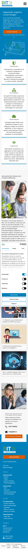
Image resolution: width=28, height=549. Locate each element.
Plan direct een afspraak (13, 436)
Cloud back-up (8, 518)
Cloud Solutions (8, 514)
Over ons (5, 465)
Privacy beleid (9, 546)
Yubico (6, 479)
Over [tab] (23, 248)
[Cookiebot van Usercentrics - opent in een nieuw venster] (20, 244)
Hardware (7, 507)
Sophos (6, 477)
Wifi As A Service (9, 509)
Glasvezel (7, 490)
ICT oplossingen (8, 501)
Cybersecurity (7, 475)
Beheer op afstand (9, 511)
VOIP (5, 488)
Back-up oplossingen (10, 505)
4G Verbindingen (9, 494)
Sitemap (3, 545)
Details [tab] (14, 248)
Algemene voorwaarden (16, 546)
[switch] (24, 279)
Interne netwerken (9, 503)
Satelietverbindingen (10, 492)
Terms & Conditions (23, 546)
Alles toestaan (14, 294)
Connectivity (7, 486)
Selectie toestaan (14, 299)
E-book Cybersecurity (9, 461)
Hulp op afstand (14, 457)
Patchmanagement (9, 483)
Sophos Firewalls (9, 481)
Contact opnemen (12, 32)
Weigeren (14, 303)
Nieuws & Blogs (7, 467)
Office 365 (7, 516)
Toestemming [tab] (5, 248)
